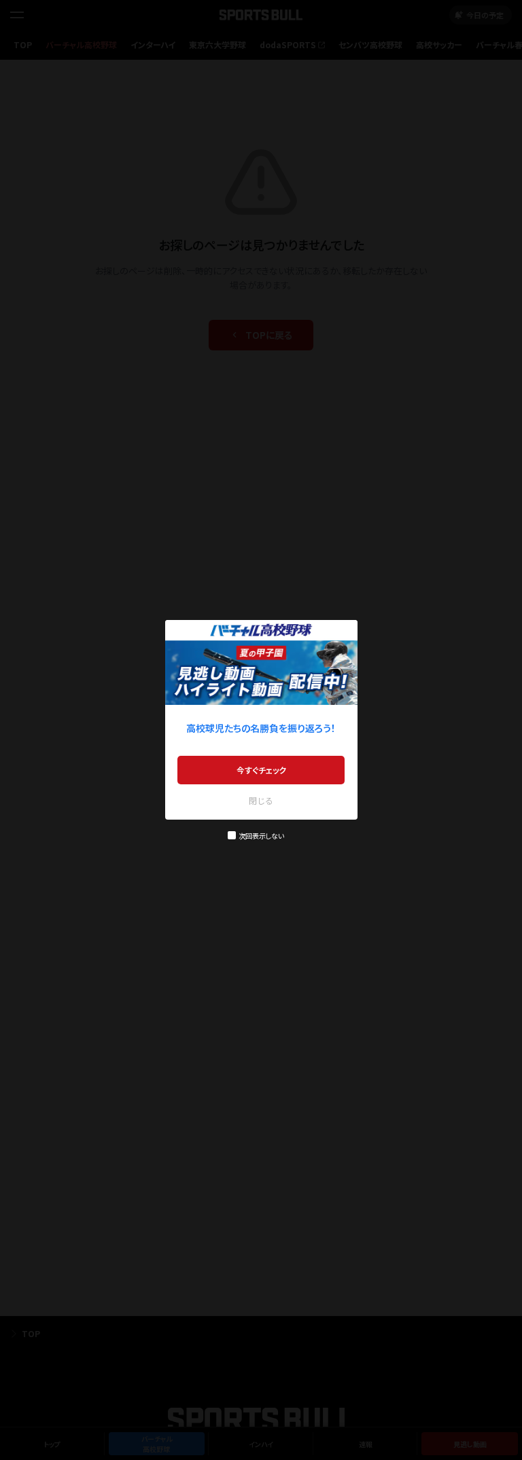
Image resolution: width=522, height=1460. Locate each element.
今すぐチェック (261, 769)
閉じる (261, 800)
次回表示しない (261, 836)
